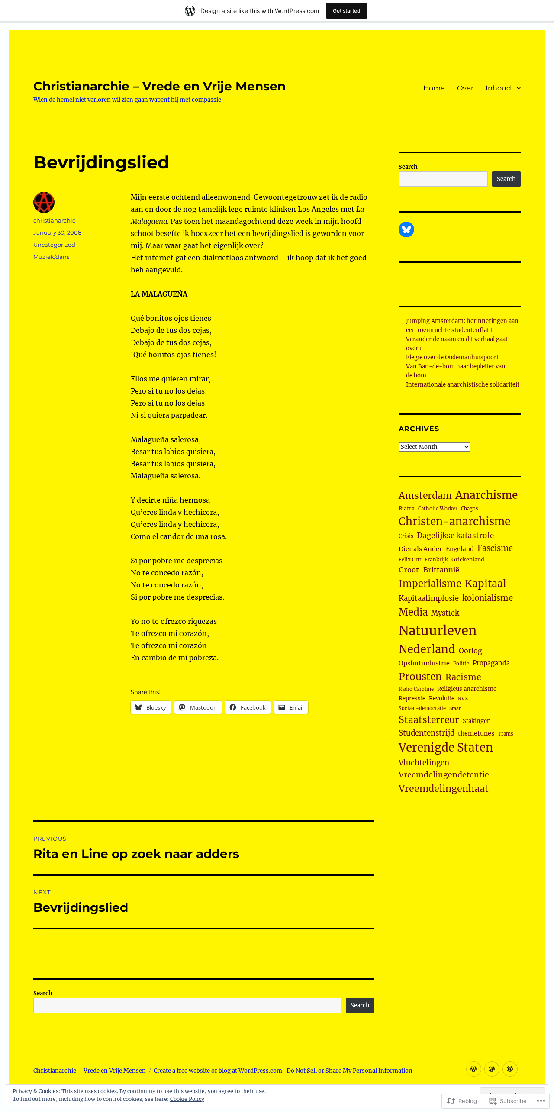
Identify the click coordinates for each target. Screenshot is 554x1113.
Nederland (427, 649)
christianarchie (54, 220)
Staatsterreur (429, 720)
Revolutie (441, 698)
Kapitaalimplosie (429, 598)
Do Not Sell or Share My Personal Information (349, 1070)
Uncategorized (54, 244)
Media (413, 612)
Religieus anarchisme (466, 689)
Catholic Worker (437, 509)
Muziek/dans (51, 256)
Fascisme (495, 548)
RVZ (463, 699)
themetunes (476, 733)
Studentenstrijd (426, 733)
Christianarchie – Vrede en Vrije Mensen (159, 86)
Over (465, 88)
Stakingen (477, 721)
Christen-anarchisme (454, 521)
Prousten (420, 677)
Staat (455, 708)
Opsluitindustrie (424, 663)
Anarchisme (486, 495)
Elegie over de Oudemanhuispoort (452, 357)
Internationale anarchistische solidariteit (462, 384)
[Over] (491, 1069)
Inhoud (498, 88)
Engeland (460, 549)
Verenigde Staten (446, 748)
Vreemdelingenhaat (444, 788)
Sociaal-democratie (422, 708)
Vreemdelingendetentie (444, 775)
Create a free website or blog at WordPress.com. (218, 1070)
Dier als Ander (420, 549)
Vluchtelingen (424, 763)
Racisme (463, 677)
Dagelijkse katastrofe (455, 535)
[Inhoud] (510, 1069)
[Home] (473, 1069)
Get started (347, 10)
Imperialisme (430, 584)
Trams (505, 734)
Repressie (412, 698)
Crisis (406, 535)
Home (434, 88)
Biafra (407, 508)
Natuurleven (438, 631)
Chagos (469, 509)
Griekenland (467, 559)
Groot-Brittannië (429, 569)
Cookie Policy (187, 1099)
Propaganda (491, 663)
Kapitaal (485, 583)
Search (42, 993)
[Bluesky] (406, 229)
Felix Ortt (410, 560)
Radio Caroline (416, 689)
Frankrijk (436, 560)
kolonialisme (487, 598)
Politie (461, 664)
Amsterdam (425, 495)
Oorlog (470, 650)
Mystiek (445, 613)
